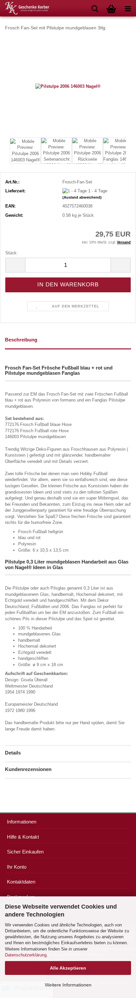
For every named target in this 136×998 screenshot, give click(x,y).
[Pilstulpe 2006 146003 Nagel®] (68, 86)
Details (13, 753)
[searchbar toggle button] (94, 8)
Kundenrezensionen (28, 769)
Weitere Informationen (68, 984)
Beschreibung (21, 339)
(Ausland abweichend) (82, 197)
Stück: (11, 252)
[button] (15, 265)
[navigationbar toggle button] (127, 8)
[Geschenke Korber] (25, 8)
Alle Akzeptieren (68, 968)
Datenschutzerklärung (26, 954)
